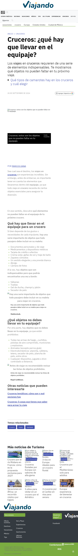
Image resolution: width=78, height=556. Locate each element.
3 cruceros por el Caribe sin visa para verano (49, 492)
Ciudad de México (55, 25)
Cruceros (65, 16)
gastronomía (31, 459)
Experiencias (56, 16)
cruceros (12, 174)
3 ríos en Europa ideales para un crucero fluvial (48, 465)
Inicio (10, 34)
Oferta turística (6, 16)
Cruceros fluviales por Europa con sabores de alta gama (31, 470)
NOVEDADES (13, 454)
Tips (39, 16)
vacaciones (7, 25)
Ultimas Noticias (19, 536)
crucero (18, 25)
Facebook (56, 523)
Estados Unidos (39, 25)
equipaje (30, 427)
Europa (27, 25)
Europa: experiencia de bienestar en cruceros (66, 492)
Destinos (17, 16)
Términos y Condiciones (12, 554)
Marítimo (29, 484)
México (33, 16)
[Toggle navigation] (6, 12)
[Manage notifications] (73, 551)
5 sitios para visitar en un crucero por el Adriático (32, 493)
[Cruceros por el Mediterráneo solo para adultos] (67, 456)
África (11, 484)
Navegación (48, 454)
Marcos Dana (19, 166)
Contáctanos (55, 544)
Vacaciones (26, 16)
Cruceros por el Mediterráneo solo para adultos (66, 470)
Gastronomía (21, 532)
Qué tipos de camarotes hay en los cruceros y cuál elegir (42, 82)
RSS (59, 549)
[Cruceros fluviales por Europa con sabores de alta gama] (32, 456)
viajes (21, 427)
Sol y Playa (46, 16)
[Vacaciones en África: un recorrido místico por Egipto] (15, 483)
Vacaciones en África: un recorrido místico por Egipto (15, 494)
